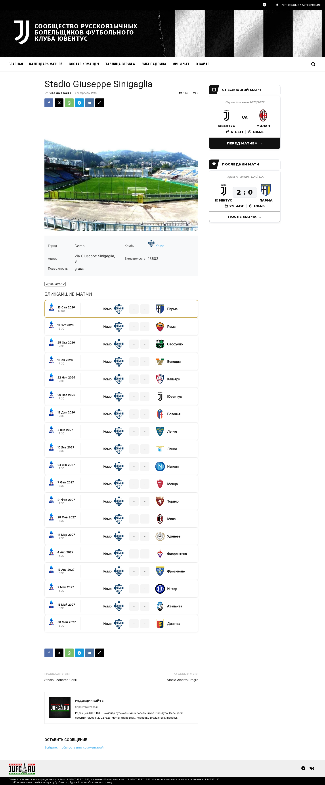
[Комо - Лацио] (121, 448)
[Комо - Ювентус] (121, 396)
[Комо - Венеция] (121, 361)
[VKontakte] (312, 768)
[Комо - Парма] (121, 308)
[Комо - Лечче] (121, 431)
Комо (159, 246)
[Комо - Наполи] (121, 466)
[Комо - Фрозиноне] (121, 571)
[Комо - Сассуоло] (121, 344)
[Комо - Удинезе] (121, 536)
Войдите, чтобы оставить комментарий (73, 747)
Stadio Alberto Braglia (182, 680)
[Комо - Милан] (121, 518)
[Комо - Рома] (121, 326)
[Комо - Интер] (121, 588)
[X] (59, 102)
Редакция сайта (60, 92)
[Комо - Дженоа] (121, 623)
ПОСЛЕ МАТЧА (242, 217)
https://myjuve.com (86, 706)
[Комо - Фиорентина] (121, 553)
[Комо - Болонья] (121, 413)
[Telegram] (264, 5)
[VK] (89, 102)
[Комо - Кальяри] (121, 379)
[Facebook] (48, 102)
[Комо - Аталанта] (121, 606)
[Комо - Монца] (121, 483)
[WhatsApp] (69, 102)
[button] (313, 64)
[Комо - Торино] (121, 501)
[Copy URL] (99, 102)
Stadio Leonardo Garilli (60, 680)
